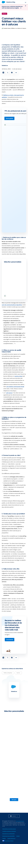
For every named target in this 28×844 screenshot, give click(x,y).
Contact (18, 836)
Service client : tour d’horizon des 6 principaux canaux (14, 280)
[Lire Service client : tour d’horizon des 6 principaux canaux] (9, 275)
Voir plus (14, 799)
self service (9, 393)
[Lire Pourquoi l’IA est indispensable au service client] (9, 290)
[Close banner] (25, 5)
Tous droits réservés (20, 821)
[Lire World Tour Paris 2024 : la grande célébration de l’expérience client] (14, 791)
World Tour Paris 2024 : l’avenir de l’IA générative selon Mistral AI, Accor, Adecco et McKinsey (13, 756)
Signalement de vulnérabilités (8, 836)
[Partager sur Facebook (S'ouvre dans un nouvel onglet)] (11, 72)
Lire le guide (9, 118)
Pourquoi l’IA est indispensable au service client (13, 295)
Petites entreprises (8, 672)
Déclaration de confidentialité (8, 833)
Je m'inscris (9, 639)
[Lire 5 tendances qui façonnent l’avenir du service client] (14, 770)
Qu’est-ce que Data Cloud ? (12, 735)
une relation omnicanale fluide (15, 386)
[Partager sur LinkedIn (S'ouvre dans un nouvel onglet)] (3, 72)
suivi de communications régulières (12, 305)
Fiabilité (4, 838)
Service (4, 13)
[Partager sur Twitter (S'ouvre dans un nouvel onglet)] (7, 72)
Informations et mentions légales (9, 828)
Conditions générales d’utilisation (9, 831)
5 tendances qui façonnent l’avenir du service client (12, 778)
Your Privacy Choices (9, 840)
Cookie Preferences (11, 838)
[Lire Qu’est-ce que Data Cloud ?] (14, 727)
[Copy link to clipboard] (16, 72)
